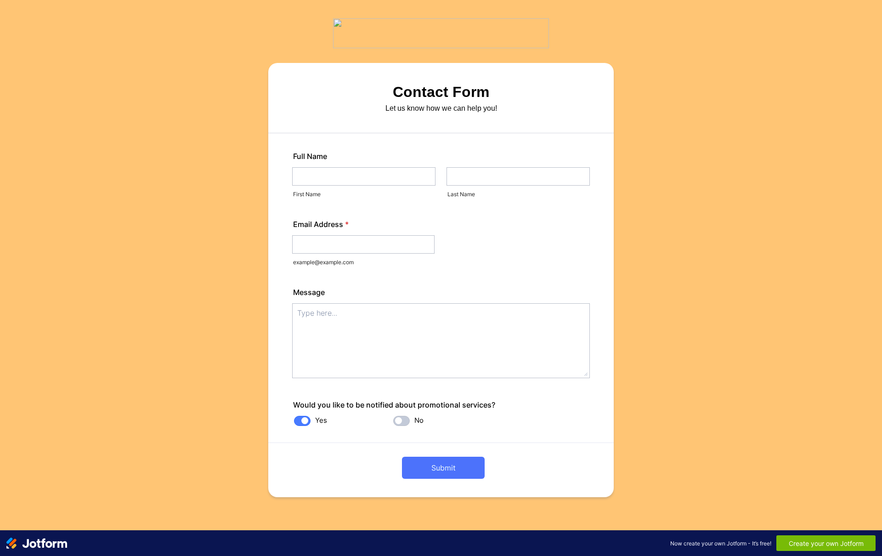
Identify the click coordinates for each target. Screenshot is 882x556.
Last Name (461, 194)
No (419, 420)
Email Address (321, 224)
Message (309, 292)
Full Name (310, 156)
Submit (443, 467)
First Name (307, 194)
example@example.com (323, 262)
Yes (321, 420)
